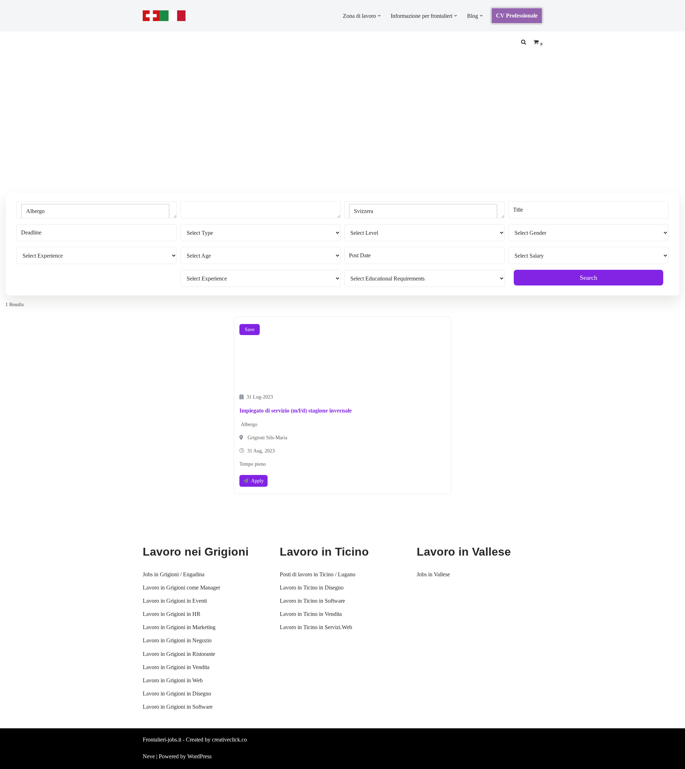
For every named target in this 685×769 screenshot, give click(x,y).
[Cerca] (523, 42)
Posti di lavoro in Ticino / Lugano (317, 574)
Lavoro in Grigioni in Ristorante (179, 654)
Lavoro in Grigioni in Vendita (176, 667)
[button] (379, 15)
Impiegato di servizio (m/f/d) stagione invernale (295, 411)
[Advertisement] (342, 133)
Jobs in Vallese (433, 574)
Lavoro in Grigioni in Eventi (175, 601)
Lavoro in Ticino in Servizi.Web (316, 627)
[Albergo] (95, 211)
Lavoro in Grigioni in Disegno (177, 693)
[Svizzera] (423, 211)
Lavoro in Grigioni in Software (178, 707)
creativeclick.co (229, 740)
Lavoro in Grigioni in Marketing (179, 627)
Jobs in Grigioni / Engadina (173, 574)
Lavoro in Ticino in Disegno (312, 588)
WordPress (199, 756)
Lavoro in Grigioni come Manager (181, 588)
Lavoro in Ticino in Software (312, 601)
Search (588, 277)
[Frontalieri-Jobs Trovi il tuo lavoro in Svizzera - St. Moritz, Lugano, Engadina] (164, 15)
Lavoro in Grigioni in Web (173, 680)
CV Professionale (517, 15)
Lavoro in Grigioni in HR (172, 614)
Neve (149, 756)
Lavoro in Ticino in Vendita (311, 614)
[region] (92, 713)
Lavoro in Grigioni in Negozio (177, 640)
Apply (257, 481)
